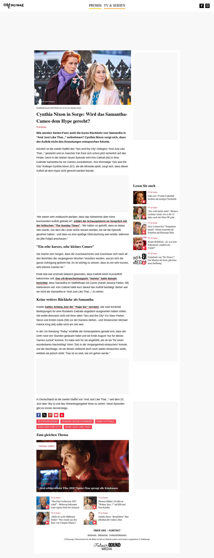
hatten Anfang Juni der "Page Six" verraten (72, 306)
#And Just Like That (78, 427)
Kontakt (115, 530)
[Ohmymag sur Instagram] (207, 6)
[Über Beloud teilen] (62, 415)
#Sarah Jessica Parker (77, 421)
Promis (95, 5)
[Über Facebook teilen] (38, 415)
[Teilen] (50, 415)
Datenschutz (103, 535)
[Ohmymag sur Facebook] (201, 6)
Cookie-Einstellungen (117, 535)
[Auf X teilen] (44, 415)
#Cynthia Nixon (48, 421)
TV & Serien (114, 5)
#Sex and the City (49, 427)
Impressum (92, 535)
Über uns (100, 530)
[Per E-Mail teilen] (56, 415)
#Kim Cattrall (106, 421)
